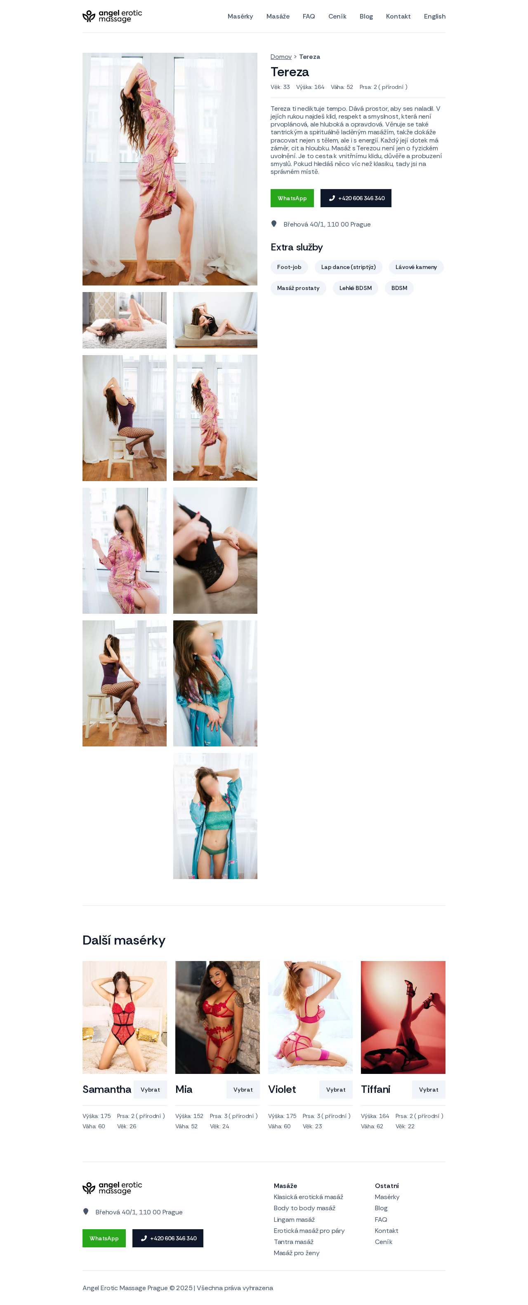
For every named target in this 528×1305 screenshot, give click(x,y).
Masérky (240, 16)
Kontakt (398, 16)
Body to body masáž (304, 1208)
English (435, 16)
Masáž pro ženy (297, 1253)
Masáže (278, 16)
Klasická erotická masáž (308, 1197)
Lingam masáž (294, 1219)
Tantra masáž (294, 1242)
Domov (281, 56)
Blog (366, 16)
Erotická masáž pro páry (309, 1231)
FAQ (309, 16)
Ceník (337, 16)
